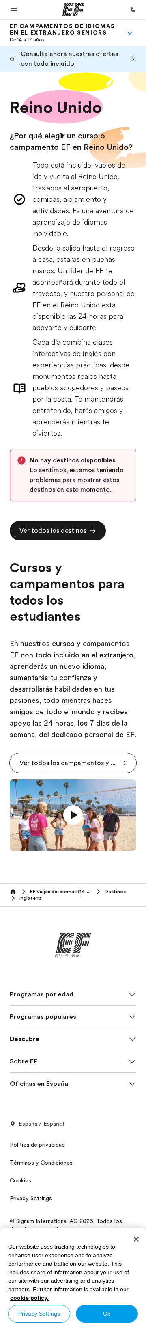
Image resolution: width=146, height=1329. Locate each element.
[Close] (136, 1239)
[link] (63, 33)
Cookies (20, 1180)
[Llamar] (133, 9)
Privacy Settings (39, 1313)
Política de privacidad (37, 1144)
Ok (106, 1313)
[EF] (73, 9)
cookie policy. (29, 1297)
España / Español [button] (41, 1123)
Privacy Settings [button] (31, 1198)
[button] (14, 9)
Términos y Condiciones (41, 1162)
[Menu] (129, 32)
